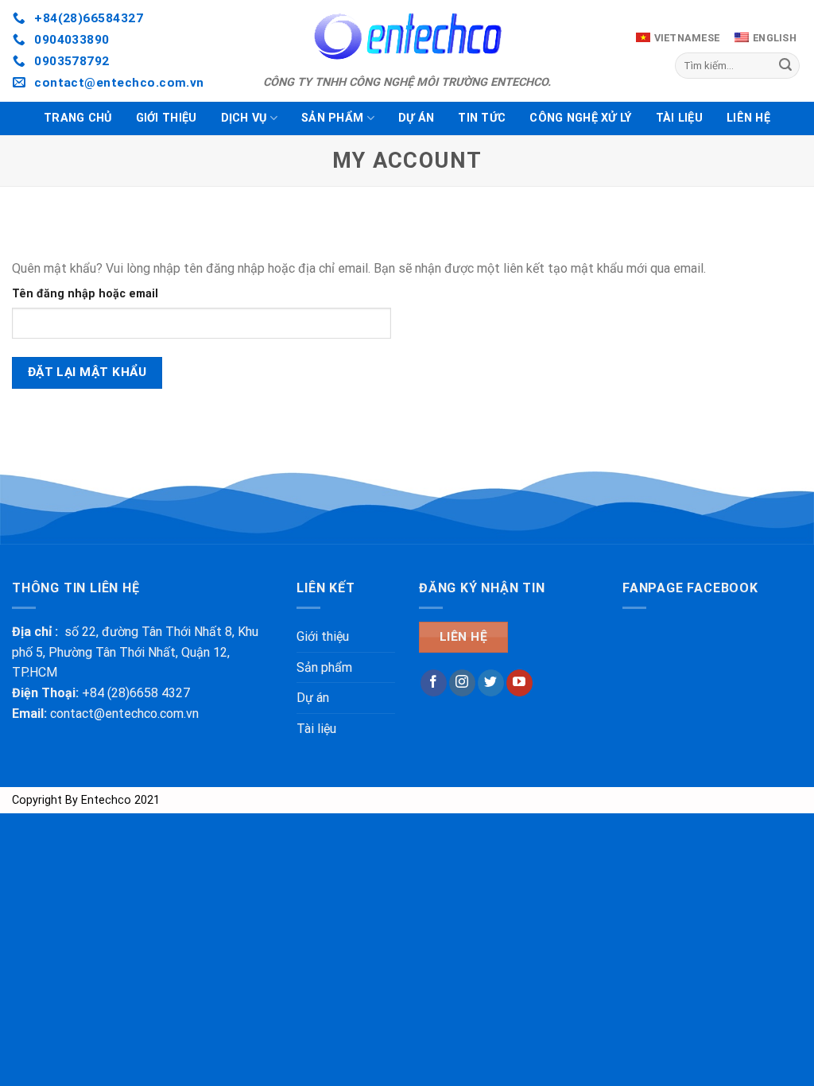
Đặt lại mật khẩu (87, 372)
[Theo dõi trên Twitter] (491, 682)
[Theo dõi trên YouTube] (519, 682)
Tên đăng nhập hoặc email (85, 294)
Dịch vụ (244, 118)
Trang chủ (78, 118)
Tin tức (482, 118)
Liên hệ (748, 118)
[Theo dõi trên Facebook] (434, 682)
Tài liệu (679, 118)
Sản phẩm (332, 118)
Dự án (416, 118)
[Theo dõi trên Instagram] (462, 682)
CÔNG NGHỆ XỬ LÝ (580, 118)
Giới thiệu (166, 118)
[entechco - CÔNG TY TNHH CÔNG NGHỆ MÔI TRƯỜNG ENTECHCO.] (407, 36)
